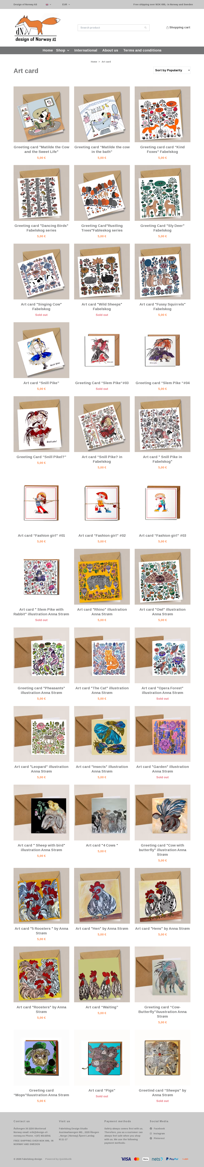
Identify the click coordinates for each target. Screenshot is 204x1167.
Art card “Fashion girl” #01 (41, 537)
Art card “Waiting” (102, 1009)
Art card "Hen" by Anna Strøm (102, 930)
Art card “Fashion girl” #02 (102, 537)
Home (48, 52)
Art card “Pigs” (101, 1092)
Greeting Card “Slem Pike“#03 (102, 385)
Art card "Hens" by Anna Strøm (162, 930)
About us (110, 52)
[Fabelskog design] (58, 28)
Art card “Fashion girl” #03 (162, 537)
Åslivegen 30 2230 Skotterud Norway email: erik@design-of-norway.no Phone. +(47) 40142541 (32, 1134)
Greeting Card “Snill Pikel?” (41, 459)
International (85, 52)
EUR (65, 4)
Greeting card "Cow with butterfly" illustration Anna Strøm (162, 851)
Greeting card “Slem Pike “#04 (162, 385)
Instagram (159, 1135)
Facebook (159, 1130)
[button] (69, 52)
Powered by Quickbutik (58, 1161)
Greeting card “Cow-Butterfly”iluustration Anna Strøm (162, 1013)
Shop (60, 52)
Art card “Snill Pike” (41, 385)
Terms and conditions (142, 52)
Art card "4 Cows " (102, 847)
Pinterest (159, 1140)
